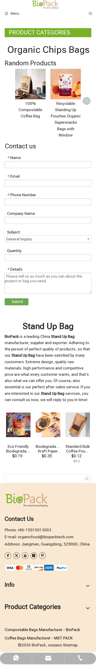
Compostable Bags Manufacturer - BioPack (42, 629)
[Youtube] (25, 555)
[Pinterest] (42, 555)
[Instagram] (34, 555)
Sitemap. (70, 645)
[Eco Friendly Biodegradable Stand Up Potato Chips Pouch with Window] (18, 425)
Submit (17, 301)
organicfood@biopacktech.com (46, 537)
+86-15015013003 (34, 530)
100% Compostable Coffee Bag (30, 109)
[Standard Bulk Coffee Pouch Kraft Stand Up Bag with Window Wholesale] (77, 425)
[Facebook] (8, 555)
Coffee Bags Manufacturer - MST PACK (39, 638)
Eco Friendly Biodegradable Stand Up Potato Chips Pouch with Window (18, 448)
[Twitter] (16, 555)
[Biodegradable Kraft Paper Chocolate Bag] (48, 425)
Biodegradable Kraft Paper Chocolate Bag (48, 448)
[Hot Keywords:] (87, 479)
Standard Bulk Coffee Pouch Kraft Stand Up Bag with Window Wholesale (77, 448)
